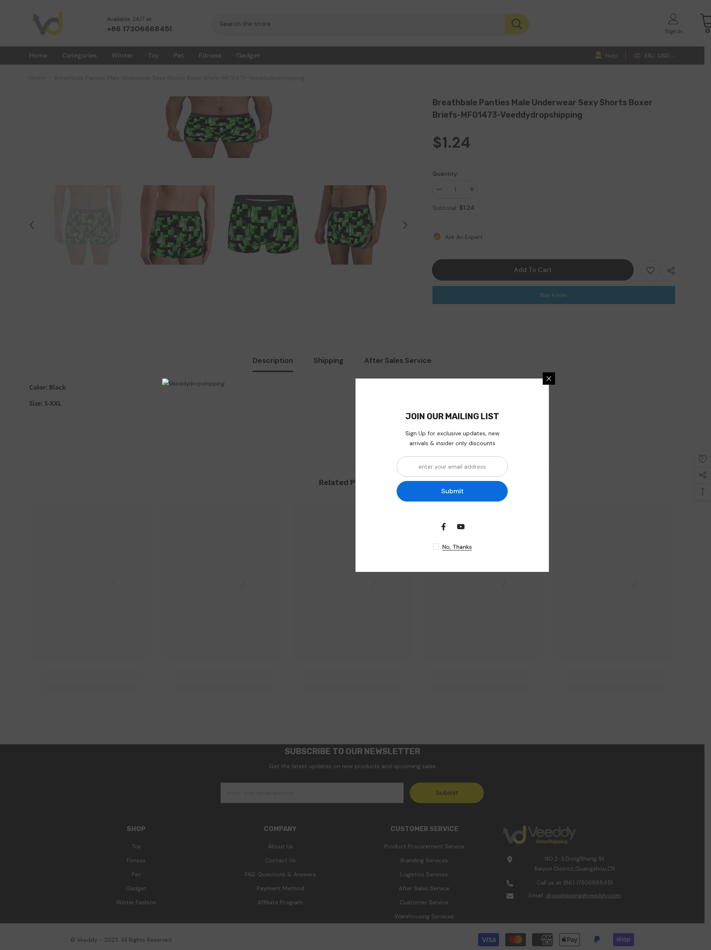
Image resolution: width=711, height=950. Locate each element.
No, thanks (457, 546)
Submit (452, 491)
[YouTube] (460, 526)
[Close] (549, 378)
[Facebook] (443, 526)
